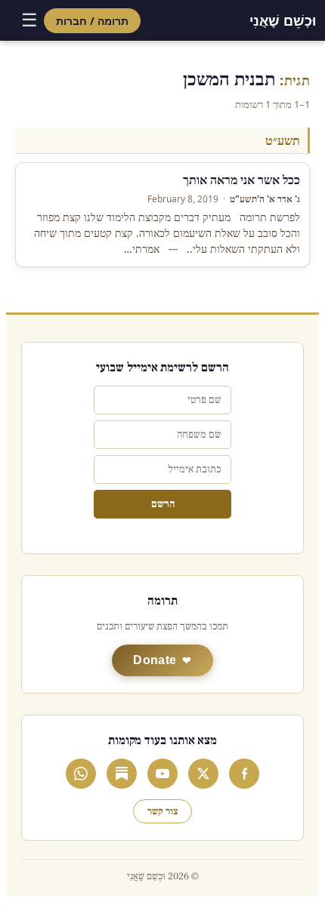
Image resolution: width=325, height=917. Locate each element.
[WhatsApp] (81, 774)
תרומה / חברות (92, 21)
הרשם (163, 504)
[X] (203, 774)
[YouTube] (162, 774)
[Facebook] (244, 774)
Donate (154, 660)
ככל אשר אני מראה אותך (241, 179)
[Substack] (122, 774)
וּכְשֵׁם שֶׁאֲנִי (282, 20)
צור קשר (162, 811)
